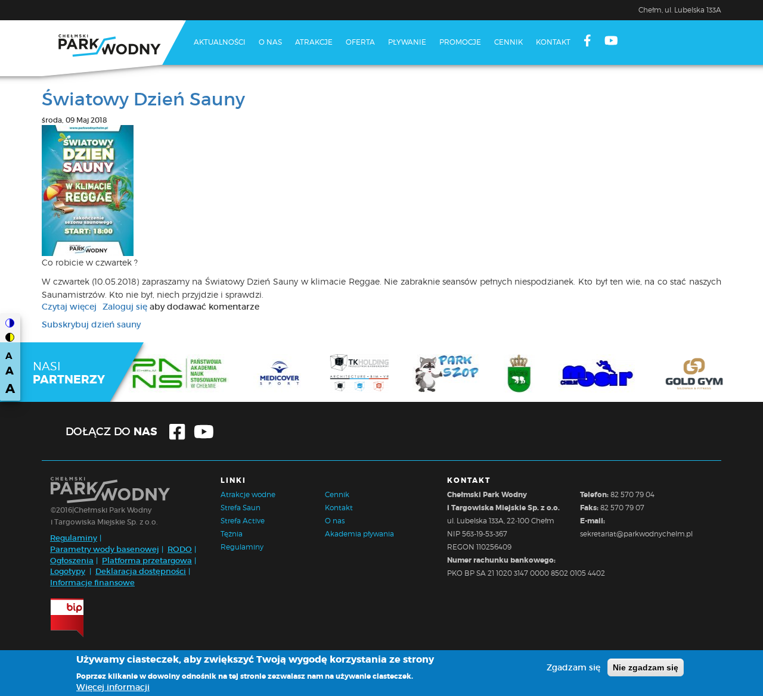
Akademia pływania (359, 533)
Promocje (460, 42)
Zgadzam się (573, 667)
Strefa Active (243, 520)
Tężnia (232, 533)
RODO (180, 549)
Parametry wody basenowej (104, 549)
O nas (270, 42)
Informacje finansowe (92, 583)
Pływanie (407, 42)
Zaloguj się (125, 306)
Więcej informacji (113, 687)
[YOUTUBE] (611, 42)
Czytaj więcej (69, 306)
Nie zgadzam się (645, 667)
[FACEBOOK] (587, 42)
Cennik (508, 42)
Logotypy (67, 571)
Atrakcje (314, 42)
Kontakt (553, 42)
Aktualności (220, 42)
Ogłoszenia (72, 560)
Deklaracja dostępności (140, 571)
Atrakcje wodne (248, 494)
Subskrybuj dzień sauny (91, 324)
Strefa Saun (240, 507)
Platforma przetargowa (147, 560)
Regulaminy (73, 538)
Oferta (360, 42)
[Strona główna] (114, 48)
